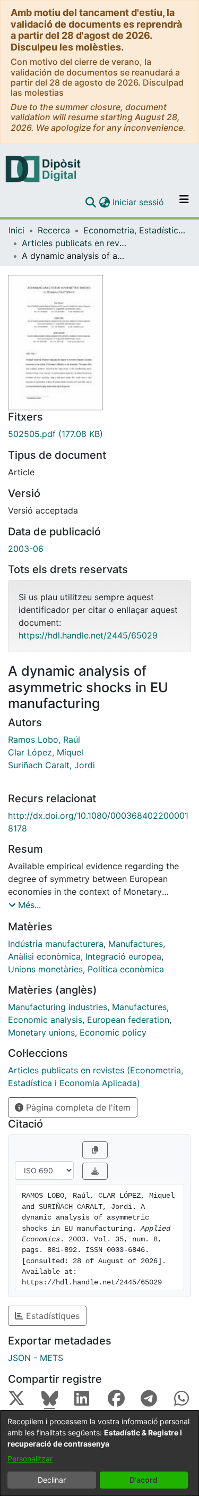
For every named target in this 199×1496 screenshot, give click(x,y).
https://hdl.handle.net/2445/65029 (88, 635)
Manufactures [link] (135, 943)
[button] (90, 202)
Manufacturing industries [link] (57, 1007)
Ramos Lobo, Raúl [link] (44, 739)
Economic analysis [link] (45, 1019)
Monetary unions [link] (41, 1032)
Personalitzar (30, 1458)
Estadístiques (51, 1315)
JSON (19, 1357)
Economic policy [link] (113, 1032)
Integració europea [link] (123, 956)
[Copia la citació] (95, 1149)
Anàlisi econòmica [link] (44, 956)
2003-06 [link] (26, 548)
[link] (99, 433)
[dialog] (99, 1453)
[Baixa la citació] (95, 1171)
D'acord (143, 1479)
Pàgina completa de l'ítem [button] (77, 1107)
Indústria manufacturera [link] (55, 943)
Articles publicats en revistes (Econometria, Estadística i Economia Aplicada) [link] (75, 243)
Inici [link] (16, 230)
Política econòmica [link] (126, 969)
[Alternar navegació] (184, 202)
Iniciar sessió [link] (139, 202)
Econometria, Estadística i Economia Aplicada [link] (136, 230)
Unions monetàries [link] (45, 969)
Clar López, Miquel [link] (45, 752)
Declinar (52, 1479)
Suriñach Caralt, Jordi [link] (51, 765)
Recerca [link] (54, 230)
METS (51, 1357)
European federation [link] (128, 1019)
